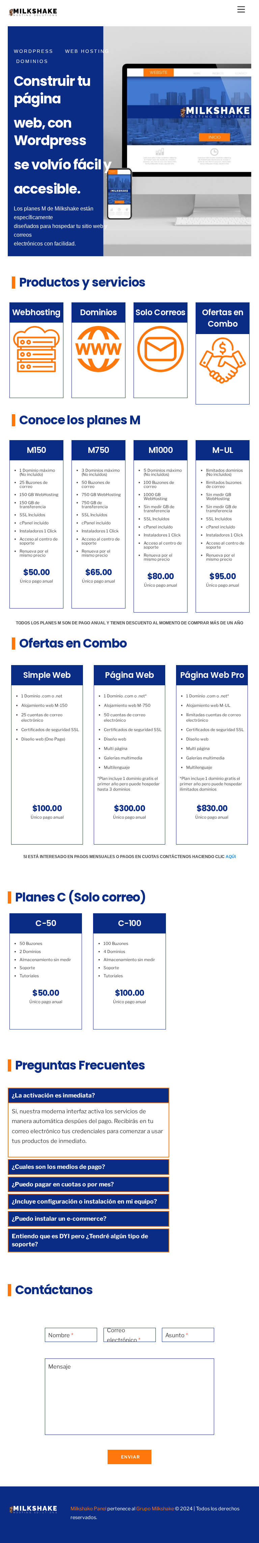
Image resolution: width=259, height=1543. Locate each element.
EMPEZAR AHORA (43, 268)
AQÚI (231, 856)
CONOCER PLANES (36, 384)
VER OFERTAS (222, 393)
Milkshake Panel (88, 1509)
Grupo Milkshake (155, 1509)
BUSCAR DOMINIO (98, 384)
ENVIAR (130, 1456)
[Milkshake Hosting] (33, 14)
